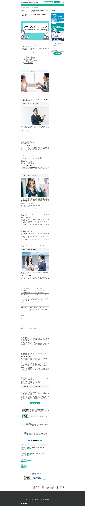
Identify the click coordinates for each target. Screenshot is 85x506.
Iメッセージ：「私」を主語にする (28, 63)
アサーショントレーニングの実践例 (27, 62)
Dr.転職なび (27, 497)
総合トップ (21, 7)
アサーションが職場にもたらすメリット (28, 59)
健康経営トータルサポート (29, 499)
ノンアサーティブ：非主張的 (28, 56)
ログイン (63, 2)
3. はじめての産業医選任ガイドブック (55, 50)
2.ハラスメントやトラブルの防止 (28, 61)
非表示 (36, 52)
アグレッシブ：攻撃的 (27, 55)
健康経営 (27, 7)
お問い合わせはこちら (35, 403)
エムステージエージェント (38, 499)
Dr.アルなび (33, 497)
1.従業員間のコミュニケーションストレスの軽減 (30, 60)
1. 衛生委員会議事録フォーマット (55, 45)
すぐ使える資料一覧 (58, 53)
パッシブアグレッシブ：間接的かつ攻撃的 (29, 57)
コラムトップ (24, 7)
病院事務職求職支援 (45, 499)
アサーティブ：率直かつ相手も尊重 (29, 58)
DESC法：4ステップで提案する (28, 64)
